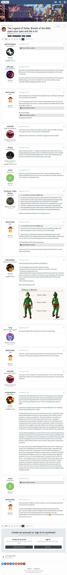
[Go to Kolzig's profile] (10, 155)
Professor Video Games (10, 192)
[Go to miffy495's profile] (10, 134)
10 (19, 39)
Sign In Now (48, 547)
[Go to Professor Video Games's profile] (10, 201)
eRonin (11, 33)
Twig (10, 328)
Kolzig (10, 147)
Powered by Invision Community (33, 572)
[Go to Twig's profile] (10, 337)
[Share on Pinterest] (24, 564)
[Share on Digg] (10, 564)
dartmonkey (10, 92)
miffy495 (10, 126)
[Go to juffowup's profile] (10, 74)
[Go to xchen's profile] (10, 178)
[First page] (2, 39)
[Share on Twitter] (2, 564)
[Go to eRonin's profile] (3, 29)
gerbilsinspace (10, 44)
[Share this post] (63, 44)
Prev (6, 39)
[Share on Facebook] (5, 564)
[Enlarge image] (41, 304)
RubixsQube (10, 260)
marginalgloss (10, 392)
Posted (24, 44)
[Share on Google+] (8, 564)
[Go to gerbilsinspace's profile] (10, 52)
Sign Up (58, 6)
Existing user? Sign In (46, 6)
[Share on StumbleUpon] (19, 564)
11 (22, 39)
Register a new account (19, 547)
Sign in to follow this (8, 25)
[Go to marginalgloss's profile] (10, 400)
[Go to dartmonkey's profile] (10, 100)
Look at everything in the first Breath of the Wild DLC (33, 263)
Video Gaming (28, 33)
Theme (29, 569)
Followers (58, 26)
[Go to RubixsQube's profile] (10, 268)
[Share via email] (21, 564)
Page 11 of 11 (29, 39)
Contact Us (37, 569)
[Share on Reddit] (16, 564)
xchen (10, 170)
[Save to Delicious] (13, 564)
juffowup (10, 67)
